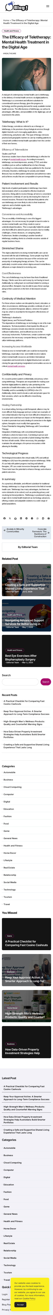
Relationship (10, 875)
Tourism (8, 897)
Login (4, 1294)
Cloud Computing (12, 787)
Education (9, 809)
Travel (7, 904)
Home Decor (10, 853)
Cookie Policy (29, 1298)
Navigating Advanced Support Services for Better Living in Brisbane (24, 624)
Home (6, 20)
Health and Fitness (11, 31)
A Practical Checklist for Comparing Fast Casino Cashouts (24, 702)
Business (8, 779)
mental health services (16, 366)
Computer (9, 794)
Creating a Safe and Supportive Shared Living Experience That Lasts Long (25, 588)
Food (6, 823)
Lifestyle (8, 860)
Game (6, 831)
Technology (10, 889)
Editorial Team (30, 547)
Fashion (8, 816)
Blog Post (6, 1304)
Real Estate (9, 867)
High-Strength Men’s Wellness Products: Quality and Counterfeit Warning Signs (24, 723)
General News (10, 838)
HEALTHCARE (10, 53)
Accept (20, 1304)
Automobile (9, 772)
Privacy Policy (9, 1309)
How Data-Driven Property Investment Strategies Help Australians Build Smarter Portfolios (24, 734)
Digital (7, 801)
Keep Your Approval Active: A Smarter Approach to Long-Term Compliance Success (26, 712)
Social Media (10, 882)
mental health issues (18, 159)
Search (6, 675)
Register (6, 1299)
